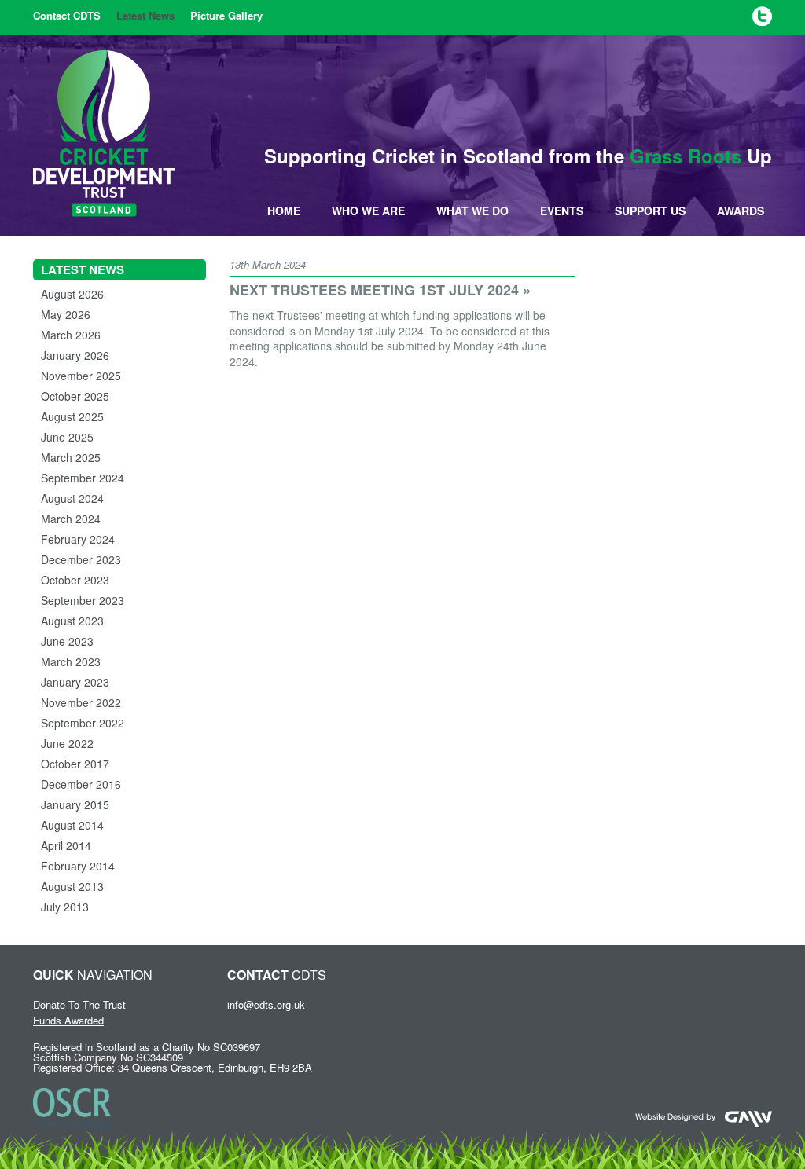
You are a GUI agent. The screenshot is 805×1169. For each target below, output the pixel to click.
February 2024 (78, 539)
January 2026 (75, 355)
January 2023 (75, 682)
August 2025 (72, 416)
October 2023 (75, 580)
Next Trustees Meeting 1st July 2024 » (380, 290)
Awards (740, 210)
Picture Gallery (226, 15)
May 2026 (65, 314)
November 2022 (81, 702)
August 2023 (72, 620)
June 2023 (67, 641)
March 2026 (71, 335)
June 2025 (67, 437)
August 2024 (72, 498)
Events (561, 210)
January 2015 (75, 804)
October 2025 (75, 396)
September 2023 (82, 600)
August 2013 (72, 886)
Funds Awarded (68, 1020)
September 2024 (82, 478)
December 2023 (81, 559)
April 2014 (66, 845)
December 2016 (81, 784)
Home (283, 210)
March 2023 (71, 661)
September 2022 (82, 723)
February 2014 (78, 866)
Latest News (145, 15)
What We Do (472, 210)
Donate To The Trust (79, 1004)
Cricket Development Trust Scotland (104, 133)
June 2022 (67, 743)
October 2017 (75, 763)
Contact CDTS (67, 15)
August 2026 (72, 294)
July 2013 (65, 906)
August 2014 (72, 825)
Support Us (650, 210)
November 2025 (81, 375)
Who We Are (368, 210)
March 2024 (71, 518)
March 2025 (71, 457)
